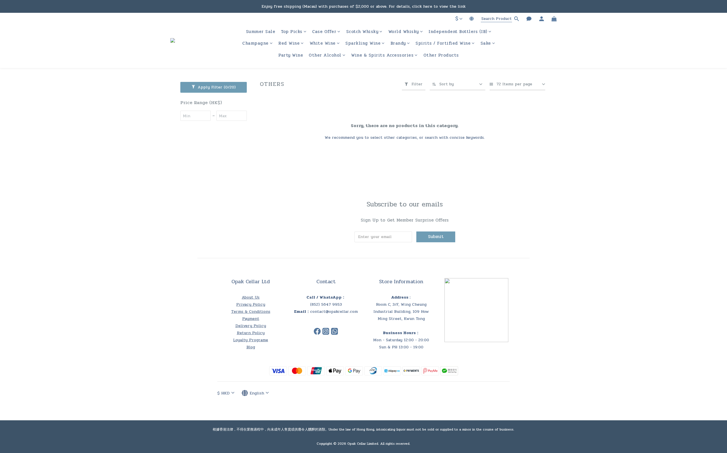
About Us (251, 297)
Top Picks (291, 32)
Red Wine (289, 43)
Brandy (398, 43)
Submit (436, 236)
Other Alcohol (325, 55)
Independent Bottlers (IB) (458, 32)
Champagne (255, 43)
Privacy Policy (250, 304)
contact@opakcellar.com (334, 312)
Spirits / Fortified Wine (443, 43)
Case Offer (324, 32)
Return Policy (251, 333)
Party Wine (290, 55)
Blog (250, 347)
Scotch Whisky (362, 32)
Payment (250, 319)
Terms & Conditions (250, 312)
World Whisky (403, 32)
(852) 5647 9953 (326, 304)
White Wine (323, 43)
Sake (486, 43)
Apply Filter (216, 87)
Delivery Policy (250, 326)
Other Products (441, 55)
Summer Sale (260, 32)
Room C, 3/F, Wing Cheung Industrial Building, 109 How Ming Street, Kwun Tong (401, 311)
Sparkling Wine (363, 43)
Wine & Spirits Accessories (382, 55)
